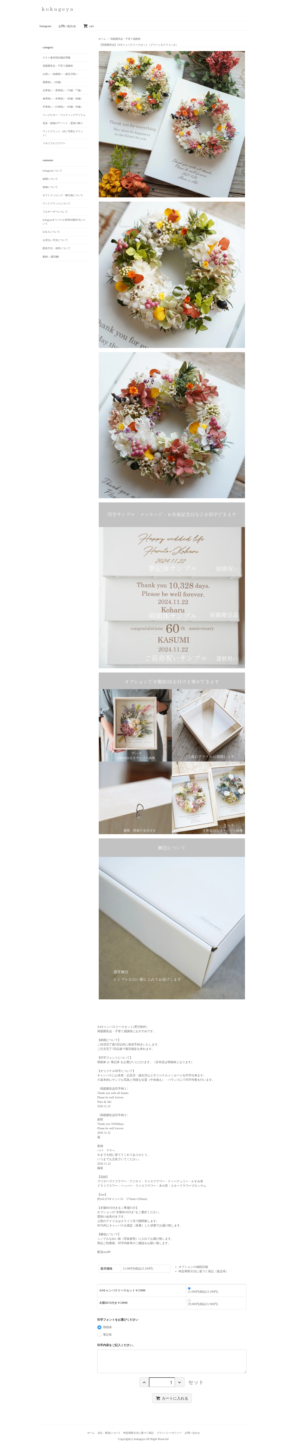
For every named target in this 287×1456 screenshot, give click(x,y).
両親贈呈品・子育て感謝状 (125, 38)
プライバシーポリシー (169, 1432)
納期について (50, 178)
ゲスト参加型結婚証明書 (56, 57)
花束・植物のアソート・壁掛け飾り (63, 123)
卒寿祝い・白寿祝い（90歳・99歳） (63, 106)
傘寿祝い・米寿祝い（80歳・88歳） (63, 98)
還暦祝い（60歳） (53, 82)
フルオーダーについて (55, 211)
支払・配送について (109, 1432)
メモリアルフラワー (54, 143)
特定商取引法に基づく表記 (138, 1432)
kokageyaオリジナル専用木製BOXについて (64, 221)
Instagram (45, 26)
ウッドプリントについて (56, 203)
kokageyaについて (52, 170)
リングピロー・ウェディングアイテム (64, 115)
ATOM (54, 256)
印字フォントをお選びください (117, 1319)
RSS (45, 256)
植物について (50, 187)
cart (91, 26)
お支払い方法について (55, 240)
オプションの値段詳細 (193, 1266)
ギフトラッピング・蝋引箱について (63, 195)
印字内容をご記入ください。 (116, 1345)
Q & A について (51, 231)
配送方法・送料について (56, 248)
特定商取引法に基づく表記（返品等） (204, 1271)
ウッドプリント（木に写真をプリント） (63, 133)
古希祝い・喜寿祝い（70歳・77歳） (63, 90)
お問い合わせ (67, 26)
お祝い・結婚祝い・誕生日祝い (60, 74)
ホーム (102, 38)
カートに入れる (175, 1398)
